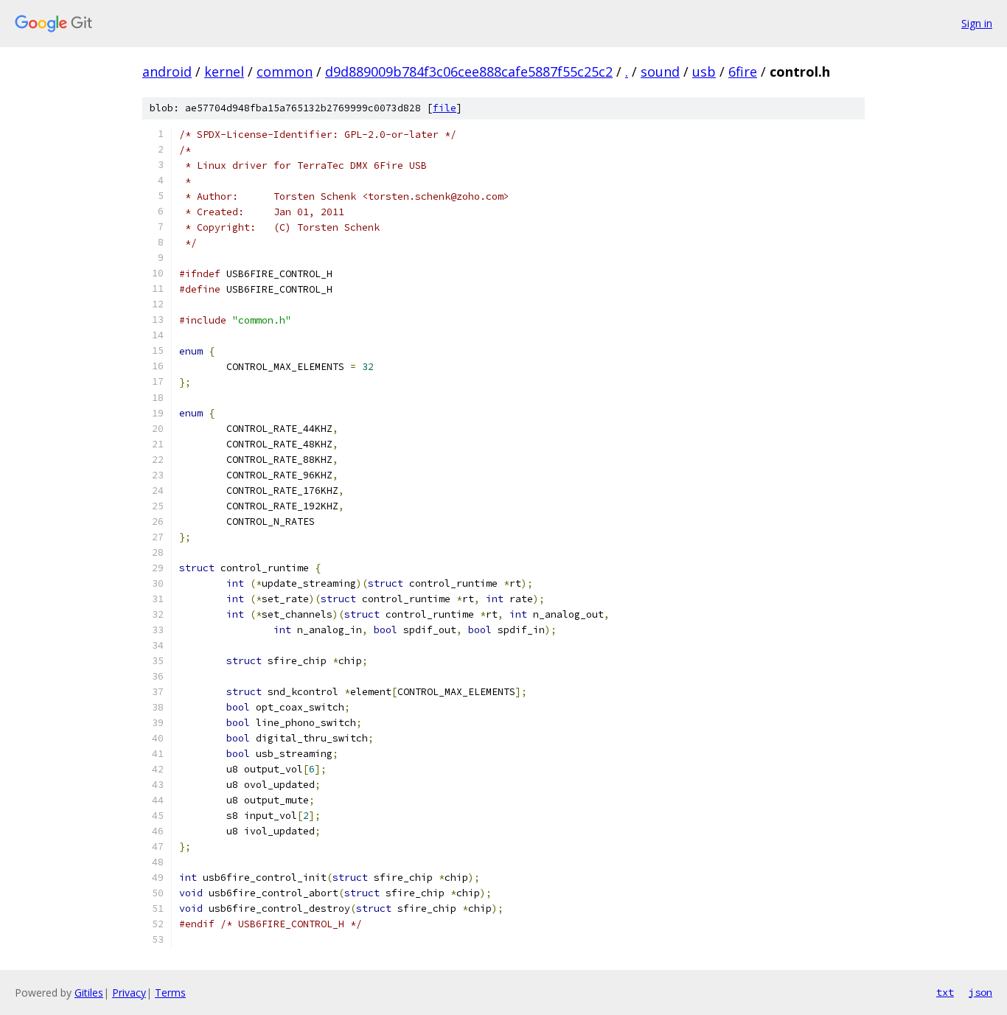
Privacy (129, 993)
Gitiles (88, 993)
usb (704, 71)
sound (660, 71)
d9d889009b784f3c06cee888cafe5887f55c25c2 (469, 71)
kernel (224, 71)
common (285, 71)
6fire (742, 71)
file (444, 108)
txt (945, 992)
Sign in (976, 23)
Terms (170, 993)
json (980, 992)
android (167, 71)
